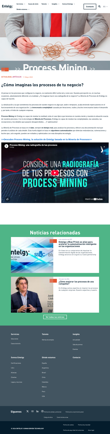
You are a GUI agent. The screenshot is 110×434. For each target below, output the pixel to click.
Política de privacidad (84, 425)
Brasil (44, 373)
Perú (43, 391)
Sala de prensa (77, 344)
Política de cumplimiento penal (75, 412)
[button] (24, 4)
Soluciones (14, 339)
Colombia (45, 382)
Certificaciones (16, 363)
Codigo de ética (48, 417)
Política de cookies (68, 425)
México (44, 387)
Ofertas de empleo (48, 340)
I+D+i (12, 368)
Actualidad (6, 77)
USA (43, 396)
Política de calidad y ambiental (52, 412)
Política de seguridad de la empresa (73, 430)
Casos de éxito (15, 343)
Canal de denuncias (62, 417)
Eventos (75, 349)
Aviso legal (91, 430)
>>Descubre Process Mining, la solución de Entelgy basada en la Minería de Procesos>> (46, 139)
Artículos (16, 77)
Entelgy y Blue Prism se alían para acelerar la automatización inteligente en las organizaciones (77, 244)
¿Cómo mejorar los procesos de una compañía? (76, 282)
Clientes (13, 377)
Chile (43, 377)
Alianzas (14, 373)
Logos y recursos (16, 382)
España (44, 363)
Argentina (45, 368)
